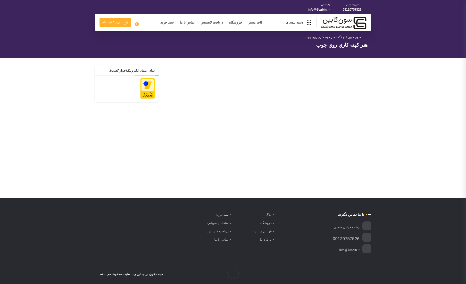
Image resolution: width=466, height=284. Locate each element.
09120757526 (352, 9)
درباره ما (266, 239)
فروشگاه (235, 22)
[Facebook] (365, 274)
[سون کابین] (343, 23)
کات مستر (255, 22)
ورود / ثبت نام (111, 22)
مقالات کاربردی (225, 131)
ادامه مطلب (252, 167)
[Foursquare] (339, 274)
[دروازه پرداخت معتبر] (147, 88)
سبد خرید (167, 22)
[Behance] (344, 274)
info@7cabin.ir (319, 9)
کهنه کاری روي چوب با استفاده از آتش (232, 139)
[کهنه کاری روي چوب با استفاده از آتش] (215, 101)
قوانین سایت (263, 231)
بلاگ (269, 215)
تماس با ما (187, 22)
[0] (140, 22)
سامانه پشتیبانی (218, 223)
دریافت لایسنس (212, 22)
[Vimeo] (349, 274)
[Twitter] (360, 274)
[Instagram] (355, 274)
